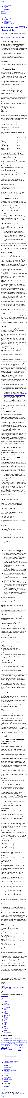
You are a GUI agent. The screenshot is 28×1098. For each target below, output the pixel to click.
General (5, 1011)
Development (7, 1007)
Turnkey (6, 1028)
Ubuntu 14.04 (18, 1048)
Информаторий (7, 21)
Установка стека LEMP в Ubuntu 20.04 (14, 28)
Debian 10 (8, 1040)
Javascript (7, 1042)
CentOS (10, 1038)
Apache (5, 1038)
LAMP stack (11, 1042)
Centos (5, 1003)
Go (26, 1040)
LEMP (4, 987)
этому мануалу (13, 65)
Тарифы (6, 19)
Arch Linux (6, 1001)
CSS (1, 1040)
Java (5, 1012)
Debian (5, 1005)
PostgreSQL (3, 1045)
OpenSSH (18, 987)
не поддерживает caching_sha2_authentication (15, 394)
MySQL (9, 987)
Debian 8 (11, 1040)
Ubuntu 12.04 (11, 1047)
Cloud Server (7, 1004)
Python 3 (10, 1045)
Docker (22, 1040)
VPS (5, 1031)
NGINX (14, 987)
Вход (10, 11)
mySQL (5, 1019)
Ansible (2, 1038)
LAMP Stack (7, 1014)
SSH (5, 1027)
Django (18, 1040)
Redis (13, 1045)
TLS (21, 1045)
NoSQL (20, 1044)
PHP (23, 987)
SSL (20, 1045)
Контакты (6, 22)
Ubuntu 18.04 (8, 1050)
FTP (5, 1009)
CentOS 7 (17, 1038)
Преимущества (7, 18)
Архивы (3, 1055)
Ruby (5, 1026)
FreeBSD (6, 1008)
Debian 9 (14, 1040)
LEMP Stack (4, 37)
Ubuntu (9, 37)
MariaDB (6, 1018)
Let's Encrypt (16, 1042)
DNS (20, 1040)
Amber (13, 37)
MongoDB (2, 1044)
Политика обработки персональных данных (12, 1093)
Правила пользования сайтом (8, 1095)
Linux (5, 1016)
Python (5, 1022)
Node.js (16, 1044)
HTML (2, 1042)
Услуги (5, 17)
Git (24, 1040)
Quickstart (6, 1023)
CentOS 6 (13, 1038)
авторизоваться (4, 996)
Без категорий (7, 1032)
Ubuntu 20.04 (8, 989)
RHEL (5, 1024)
